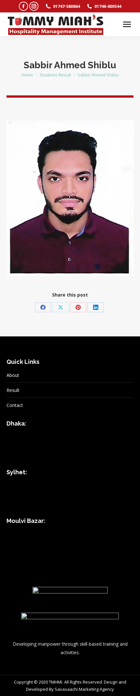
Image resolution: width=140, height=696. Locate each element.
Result (13, 390)
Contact (15, 405)
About (13, 375)
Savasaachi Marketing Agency (84, 689)
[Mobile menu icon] (126, 24)
